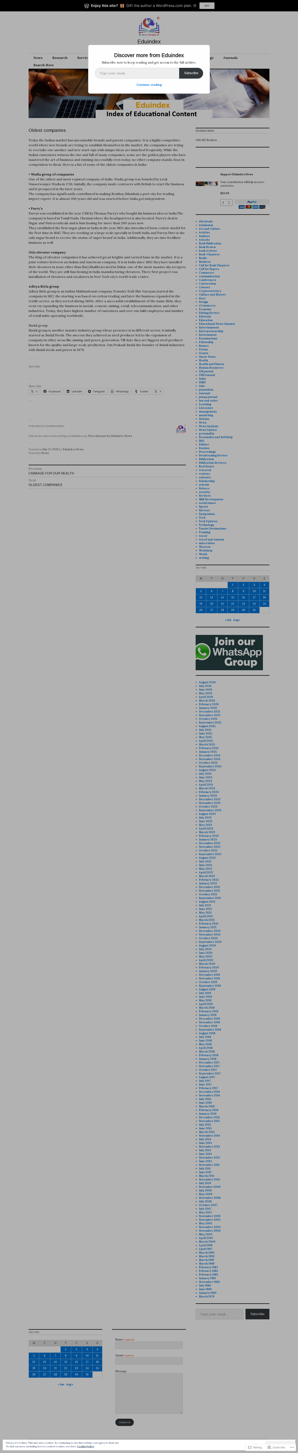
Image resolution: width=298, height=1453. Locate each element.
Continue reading (149, 85)
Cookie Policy (85, 1446)
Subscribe (191, 73)
